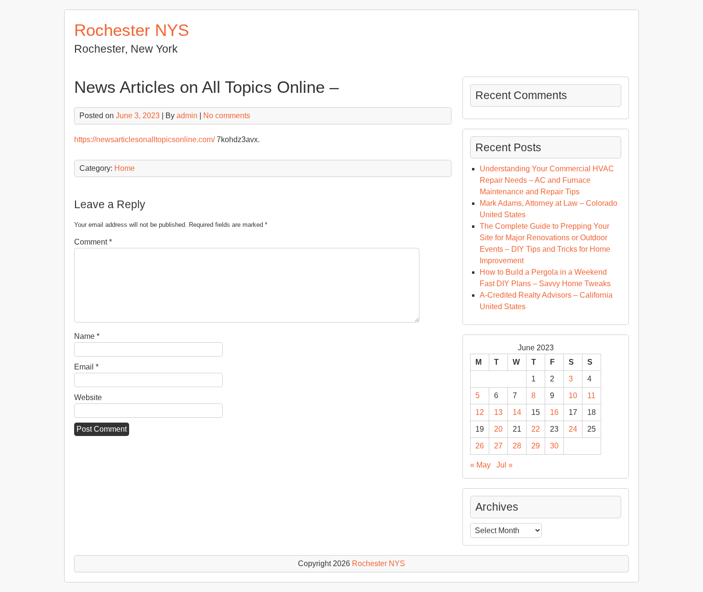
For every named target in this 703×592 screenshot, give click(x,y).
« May (480, 465)
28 (517, 446)
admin (187, 116)
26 (479, 446)
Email (86, 367)
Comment (93, 242)
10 (573, 395)
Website (88, 397)
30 (554, 446)
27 (498, 446)
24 (573, 429)
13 (498, 412)
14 (517, 412)
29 (535, 446)
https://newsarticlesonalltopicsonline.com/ (144, 139)
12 (479, 412)
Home (124, 168)
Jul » (504, 465)
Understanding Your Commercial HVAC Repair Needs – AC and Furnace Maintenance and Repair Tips (547, 180)
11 (591, 395)
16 (554, 412)
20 (498, 429)
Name (86, 336)
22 (535, 429)
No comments (226, 116)
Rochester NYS (131, 30)
